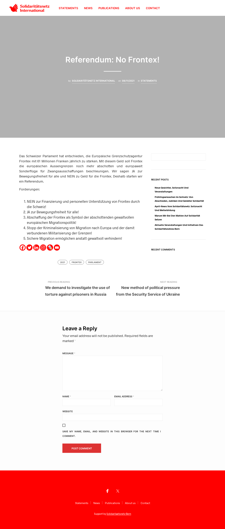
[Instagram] (43, 247)
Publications (108, 8)
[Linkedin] (36, 247)
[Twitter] (29, 247)
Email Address (124, 396)
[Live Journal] (50, 247)
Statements (68, 8)
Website (67, 411)
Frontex (77, 262)
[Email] (57, 247)
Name (66, 396)
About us (132, 8)
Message (68, 353)
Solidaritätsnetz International (93, 80)
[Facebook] (23, 247)
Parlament (94, 262)
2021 (62, 262)
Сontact (153, 8)
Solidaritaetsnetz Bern (119, 513)
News (88, 8)
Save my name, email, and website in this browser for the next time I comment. (111, 433)
